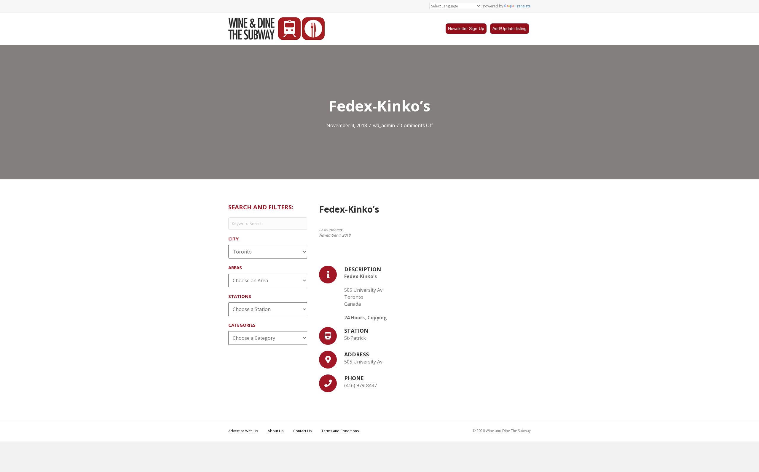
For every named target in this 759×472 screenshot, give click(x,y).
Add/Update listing (509, 28)
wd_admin (384, 125)
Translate (523, 6)
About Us (275, 430)
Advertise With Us (243, 430)
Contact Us (302, 430)
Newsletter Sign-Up (466, 28)
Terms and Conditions (340, 430)
